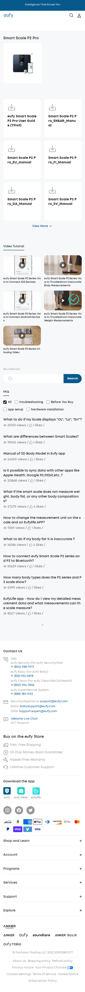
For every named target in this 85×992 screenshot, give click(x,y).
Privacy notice (22, 967)
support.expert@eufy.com (38, 711)
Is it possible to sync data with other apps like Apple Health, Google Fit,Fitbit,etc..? (41, 472)
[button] (7, 26)
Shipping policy (39, 961)
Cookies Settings (19, 974)
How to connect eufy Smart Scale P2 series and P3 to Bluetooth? (41, 558)
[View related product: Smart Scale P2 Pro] (22, 63)
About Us (19, 961)
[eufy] (8, 15)
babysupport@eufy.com (37, 706)
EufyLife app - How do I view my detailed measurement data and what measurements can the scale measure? (42, 603)
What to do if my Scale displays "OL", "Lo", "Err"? (42, 419)
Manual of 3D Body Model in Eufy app (34, 453)
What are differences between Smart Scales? (41, 436)
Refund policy (62, 961)
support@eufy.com (54, 701)
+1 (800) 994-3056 (22, 685)
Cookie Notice (68, 974)
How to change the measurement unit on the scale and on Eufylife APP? (42, 520)
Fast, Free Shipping (25, 745)
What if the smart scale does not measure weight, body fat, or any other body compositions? (41, 496)
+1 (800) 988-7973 (22, 667)
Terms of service (44, 974)
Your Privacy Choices (51, 967)
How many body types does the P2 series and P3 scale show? (42, 579)
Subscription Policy (42, 981)
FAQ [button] (6, 392)
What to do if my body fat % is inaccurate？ (39, 539)
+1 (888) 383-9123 (22, 694)
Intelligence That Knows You (42, 4)
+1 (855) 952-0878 (22, 676)
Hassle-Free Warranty (27, 759)
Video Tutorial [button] (13, 246)
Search (72, 378)
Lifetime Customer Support (32, 767)
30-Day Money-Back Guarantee (36, 752)
